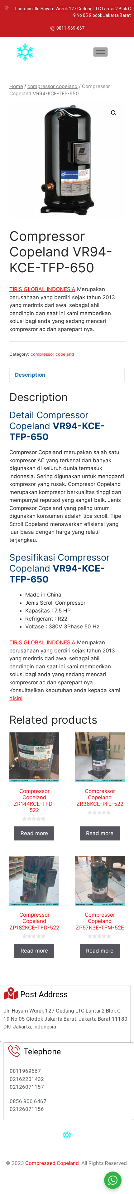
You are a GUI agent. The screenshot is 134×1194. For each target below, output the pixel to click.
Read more (34, 833)
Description (30, 375)
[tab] (67, 375)
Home (16, 86)
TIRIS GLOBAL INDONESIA (42, 289)
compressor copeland (52, 86)
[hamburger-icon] (100, 52)
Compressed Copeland (52, 1163)
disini (15, 698)
